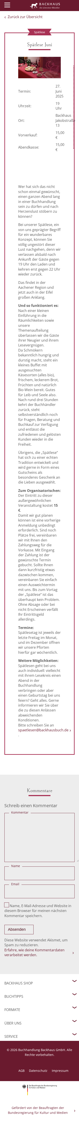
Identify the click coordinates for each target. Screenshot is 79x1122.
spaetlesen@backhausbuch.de (43, 730)
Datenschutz (38, 1070)
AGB (21, 1070)
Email (15, 884)
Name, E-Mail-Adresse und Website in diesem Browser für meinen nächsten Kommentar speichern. (37, 910)
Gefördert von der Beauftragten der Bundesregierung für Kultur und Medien (38, 1110)
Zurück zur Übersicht (25, 16)
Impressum (60, 1070)
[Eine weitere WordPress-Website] (45, 5)
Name (15, 866)
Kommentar (20, 812)
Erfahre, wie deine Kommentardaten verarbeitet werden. (34, 952)
